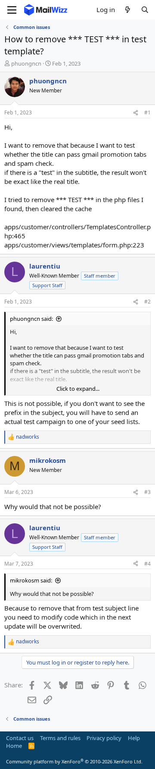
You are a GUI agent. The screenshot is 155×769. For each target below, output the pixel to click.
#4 (147, 563)
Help (134, 738)
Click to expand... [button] (77, 388)
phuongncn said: (31, 319)
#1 (147, 112)
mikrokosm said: (31, 580)
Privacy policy (104, 738)
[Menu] (12, 10)
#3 (147, 492)
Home (14, 746)
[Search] (144, 10)
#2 (147, 301)
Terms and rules (60, 738)
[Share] (135, 113)
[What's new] (127, 10)
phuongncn (26, 63)
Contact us (20, 738)
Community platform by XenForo (74, 761)
